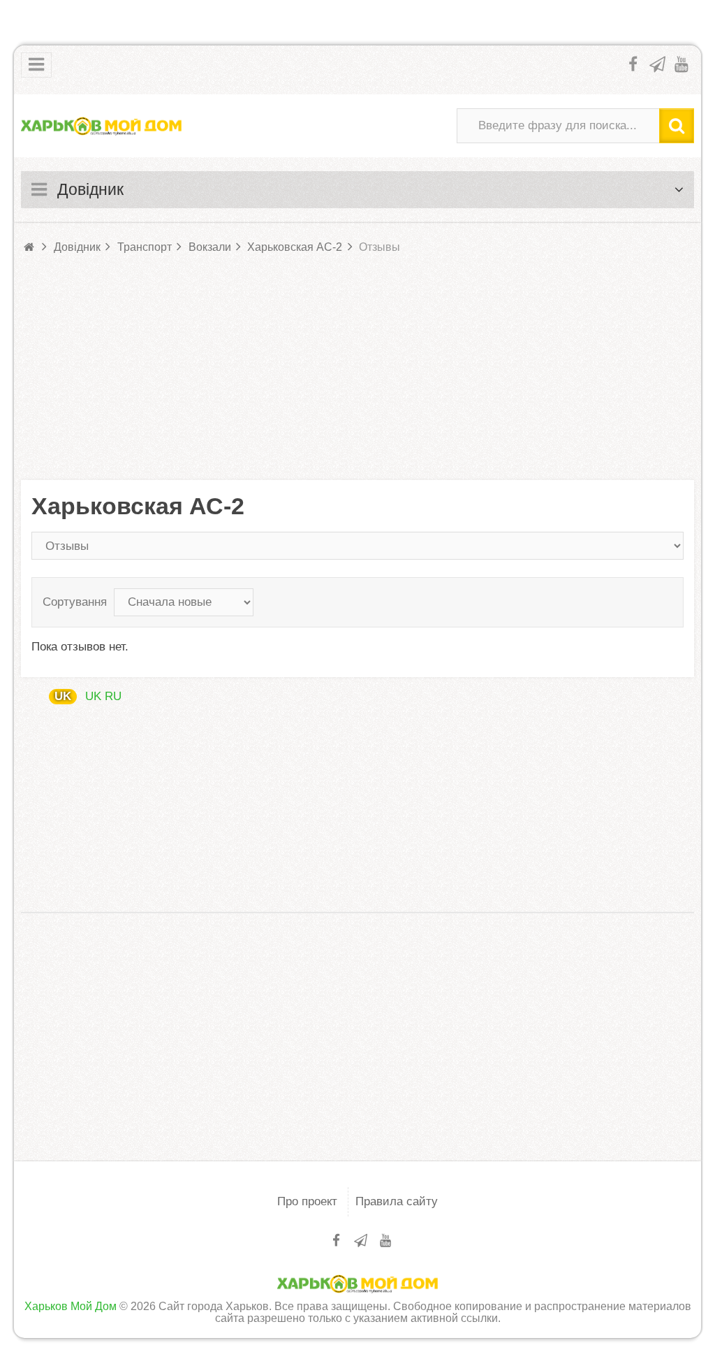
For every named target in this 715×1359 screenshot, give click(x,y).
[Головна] (30, 247)
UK (62, 696)
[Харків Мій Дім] (101, 126)
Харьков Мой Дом (70, 1306)
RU (113, 696)
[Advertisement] (357, 368)
